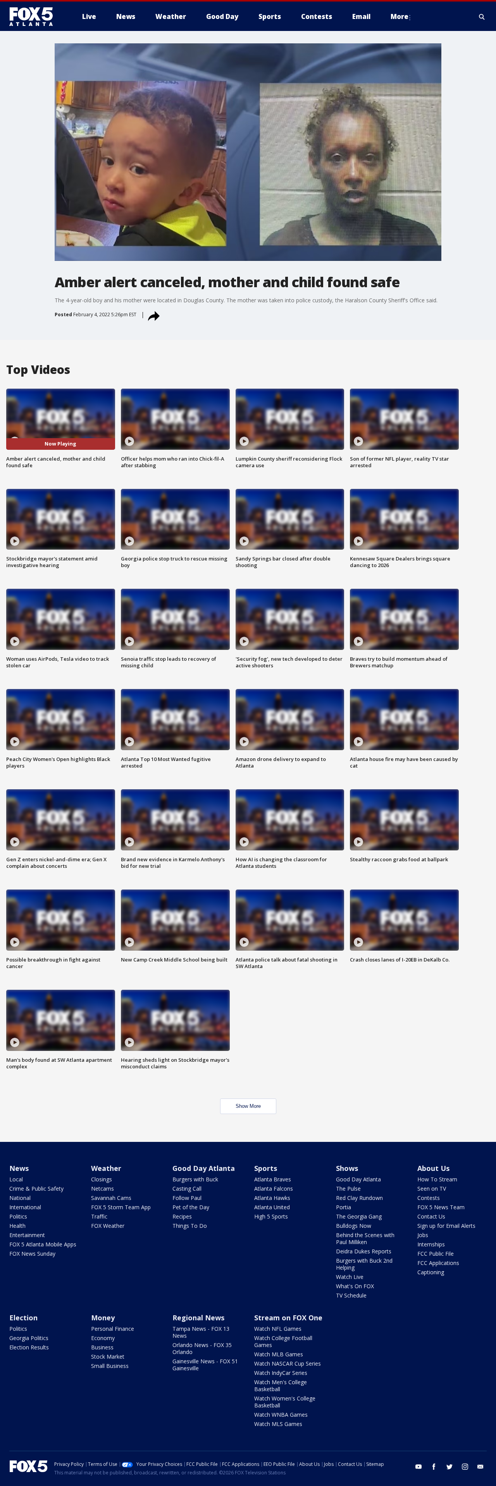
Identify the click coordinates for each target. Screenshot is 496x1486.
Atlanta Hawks (272, 1197)
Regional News (198, 1317)
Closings (101, 1179)
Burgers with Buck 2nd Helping (364, 1264)
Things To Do (189, 1225)
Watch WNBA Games (281, 1414)
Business (102, 1347)
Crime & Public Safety (36, 1188)
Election (23, 1317)
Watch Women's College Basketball (284, 1402)
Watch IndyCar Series (280, 1372)
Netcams (102, 1188)
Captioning (430, 1272)
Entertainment (27, 1235)
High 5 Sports (271, 1216)
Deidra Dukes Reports (363, 1251)
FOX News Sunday (32, 1253)
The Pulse (348, 1188)
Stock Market (107, 1356)
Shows (347, 1168)
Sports (265, 1168)
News (19, 1168)
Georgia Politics (28, 1338)
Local (16, 1179)
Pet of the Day (190, 1207)
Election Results (29, 1347)
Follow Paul (187, 1197)
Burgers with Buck (195, 1179)
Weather (106, 1168)
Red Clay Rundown (359, 1197)
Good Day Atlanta (203, 1168)
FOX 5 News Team (441, 1207)
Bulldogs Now (353, 1225)
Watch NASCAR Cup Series (287, 1363)
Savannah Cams (111, 1197)
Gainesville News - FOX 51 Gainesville (205, 1364)
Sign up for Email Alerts (446, 1225)
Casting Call (187, 1188)
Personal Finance (112, 1328)
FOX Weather (107, 1225)
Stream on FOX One (288, 1317)
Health (17, 1225)
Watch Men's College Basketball (280, 1385)
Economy (103, 1338)
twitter (449, 1466)
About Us (433, 1168)
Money (103, 1317)
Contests (428, 1197)
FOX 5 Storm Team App (121, 1207)
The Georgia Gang (359, 1216)
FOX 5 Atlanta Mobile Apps (42, 1244)
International (25, 1207)
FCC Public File (435, 1253)
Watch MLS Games (278, 1424)
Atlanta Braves (272, 1179)
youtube (418, 1466)
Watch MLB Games (278, 1354)
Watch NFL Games (277, 1328)
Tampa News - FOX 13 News (200, 1332)
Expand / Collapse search (482, 16)
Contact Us (431, 1216)
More (399, 16)
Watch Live (349, 1276)
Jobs (422, 1235)
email (480, 1466)
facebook (434, 1466)
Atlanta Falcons (273, 1188)
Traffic (99, 1216)
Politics (18, 1216)
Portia (343, 1207)
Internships (431, 1244)
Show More (248, 1106)
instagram (465, 1466)
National (20, 1197)
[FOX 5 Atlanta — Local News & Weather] (34, 16)
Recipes (182, 1216)
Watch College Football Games (283, 1341)
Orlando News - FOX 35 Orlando (202, 1348)
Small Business (110, 1365)
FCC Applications (438, 1263)
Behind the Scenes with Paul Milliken (365, 1238)
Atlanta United (272, 1207)
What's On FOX (355, 1286)
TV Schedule (351, 1295)
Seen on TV (431, 1188)
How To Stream (437, 1179)
